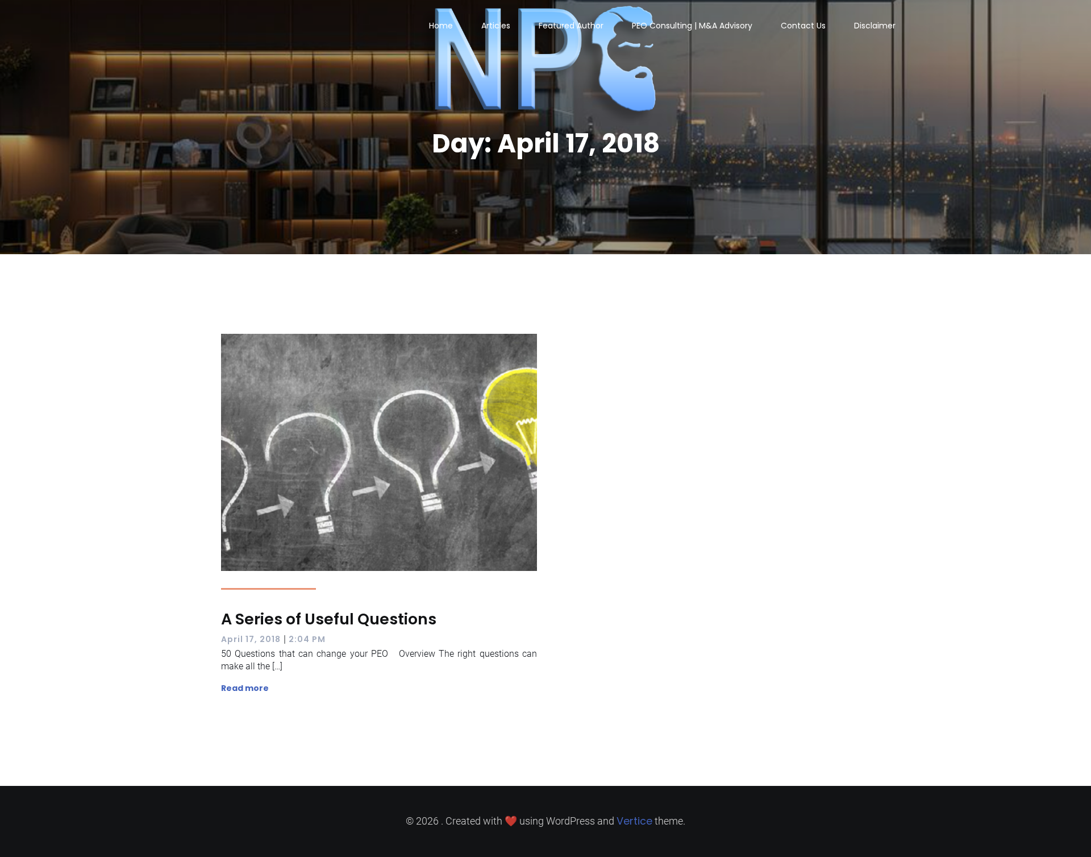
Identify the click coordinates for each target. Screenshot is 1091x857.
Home (441, 25)
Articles (495, 25)
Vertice (634, 821)
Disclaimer (875, 25)
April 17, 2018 (251, 639)
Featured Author (571, 25)
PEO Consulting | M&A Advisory (692, 25)
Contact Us (803, 25)
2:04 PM (307, 639)
